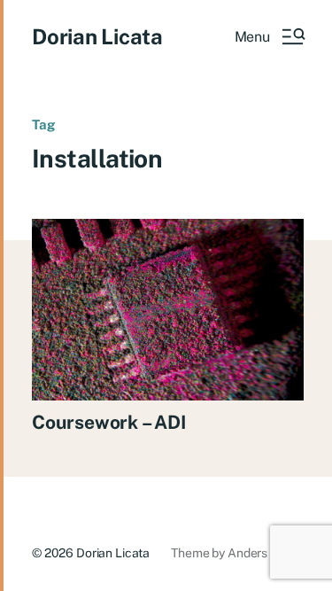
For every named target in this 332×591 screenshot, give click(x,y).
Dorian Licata (97, 36)
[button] (269, 36)
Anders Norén (266, 553)
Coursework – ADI (109, 422)
